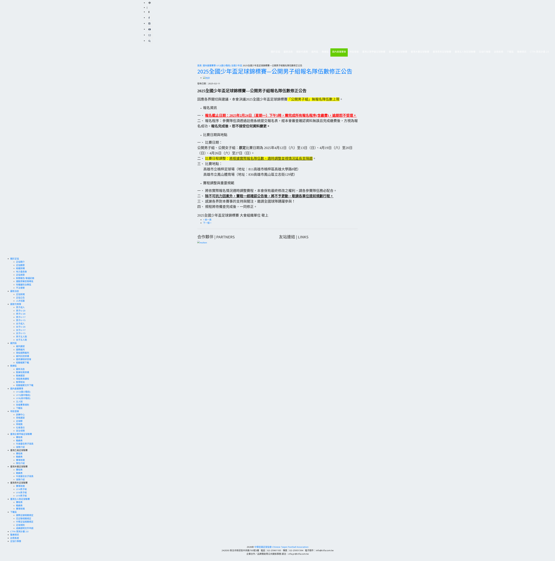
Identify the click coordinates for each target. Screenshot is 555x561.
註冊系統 (498, 51)
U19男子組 (21, 495)
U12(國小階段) (223, 65)
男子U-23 (20, 310)
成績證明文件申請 (24, 528)
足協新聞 (20, 294)
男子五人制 (21, 336)
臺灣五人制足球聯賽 (464, 52)
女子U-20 (20, 326)
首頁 (199, 65)
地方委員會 (21, 271)
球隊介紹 (20, 447)
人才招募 (20, 300)
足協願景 (20, 265)
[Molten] (202, 242)
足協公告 (20, 297)
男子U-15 (20, 320)
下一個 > (207, 222)
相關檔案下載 (22, 362)
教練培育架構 (22, 372)
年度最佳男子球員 (24, 443)
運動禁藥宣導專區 (24, 281)
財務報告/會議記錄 (25, 278)
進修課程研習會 (23, 359)
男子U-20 (20, 313)
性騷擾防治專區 (23, 284)
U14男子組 (21, 489)
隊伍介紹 (20, 463)
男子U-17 (20, 317)
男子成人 (20, 307)
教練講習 (20, 375)
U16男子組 (21, 492)
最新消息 (287, 52)
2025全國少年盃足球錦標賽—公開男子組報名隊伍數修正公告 (274, 71)
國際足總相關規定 (24, 515)
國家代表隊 (301, 52)
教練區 (324, 52)
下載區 (509, 52)
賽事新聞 (20, 460)
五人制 (19, 401)
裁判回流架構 (22, 356)
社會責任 (20, 427)
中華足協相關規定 (24, 521)
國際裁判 (20, 349)
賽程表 (19, 437)
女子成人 (20, 323)
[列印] (206, 77)
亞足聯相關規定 (23, 518)
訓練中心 (20, 414)
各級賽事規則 (22, 404)
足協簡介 (20, 261)
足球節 (19, 421)
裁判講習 (20, 346)
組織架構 (20, 268)
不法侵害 (20, 287)
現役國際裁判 (22, 352)
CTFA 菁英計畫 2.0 (539, 51)
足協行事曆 (485, 51)
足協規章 (20, 274)
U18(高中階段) (23, 398)
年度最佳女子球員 (24, 476)
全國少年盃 (236, 65)
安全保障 (20, 430)
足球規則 (20, 524)
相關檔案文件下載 (24, 385)
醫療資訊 (521, 51)
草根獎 (19, 424)
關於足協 (274, 52)
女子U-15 (20, 333)
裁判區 (314, 52)
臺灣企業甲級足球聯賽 (372, 52)
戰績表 (19, 440)
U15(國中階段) (23, 395)
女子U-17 (20, 330)
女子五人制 (21, 339)
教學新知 (20, 382)
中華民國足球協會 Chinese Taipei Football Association (281, 546)
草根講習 (20, 417)
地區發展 (353, 52)
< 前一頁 (207, 219)
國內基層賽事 (338, 52)
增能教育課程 (22, 378)
